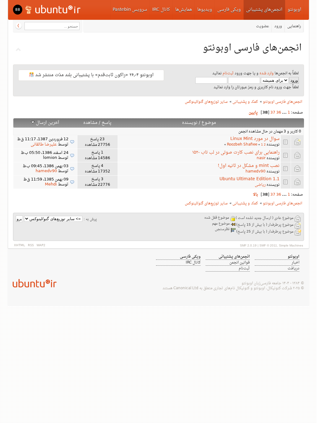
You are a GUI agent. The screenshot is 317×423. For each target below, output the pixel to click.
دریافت (293, 268)
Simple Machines (291, 245)
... (284, 112)
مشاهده (90, 123)
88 (17, 10)
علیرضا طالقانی (44, 144)
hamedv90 (255, 171)
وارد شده (266, 73)
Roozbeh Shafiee (242, 144)
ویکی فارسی (229, 10)
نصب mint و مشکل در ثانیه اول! (249, 166)
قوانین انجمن (239, 262)
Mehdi (51, 184)
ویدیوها (204, 10)
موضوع (209, 123)
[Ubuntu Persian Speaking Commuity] (32, 283)
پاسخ (106, 123)
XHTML (19, 245)
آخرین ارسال (47, 123)
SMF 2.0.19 (248, 245)
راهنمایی (294, 26)
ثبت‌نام (228, 73)
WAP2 (41, 245)
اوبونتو (294, 10)
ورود (278, 26)
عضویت (262, 26)
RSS (31, 245)
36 (278, 112)
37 (272, 112)
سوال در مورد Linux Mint (255, 139)
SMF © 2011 (268, 245)
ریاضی (260, 184)
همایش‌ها (183, 10)
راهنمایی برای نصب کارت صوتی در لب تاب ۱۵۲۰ (236, 152)
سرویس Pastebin (130, 10)
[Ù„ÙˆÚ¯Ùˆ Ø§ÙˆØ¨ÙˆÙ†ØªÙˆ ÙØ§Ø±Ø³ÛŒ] (53, 9)
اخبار (295, 262)
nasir (261, 158)
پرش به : (90, 219)
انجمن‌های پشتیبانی (264, 10)
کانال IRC (161, 10)
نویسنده (190, 123)
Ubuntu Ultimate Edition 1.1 (249, 179)
